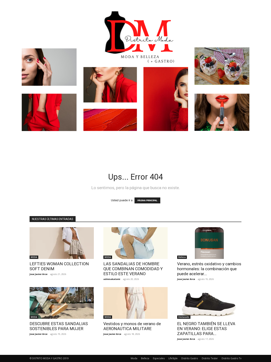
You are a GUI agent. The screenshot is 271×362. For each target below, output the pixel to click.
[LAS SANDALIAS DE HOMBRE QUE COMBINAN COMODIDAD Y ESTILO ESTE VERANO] (135, 243)
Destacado (183, 317)
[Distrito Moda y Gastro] (135, 76)
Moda (134, 358)
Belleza (182, 257)
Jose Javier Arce (38, 274)
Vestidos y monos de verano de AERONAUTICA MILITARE (132, 326)
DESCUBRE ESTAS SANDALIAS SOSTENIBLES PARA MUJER (59, 326)
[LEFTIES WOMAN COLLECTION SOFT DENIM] (62, 243)
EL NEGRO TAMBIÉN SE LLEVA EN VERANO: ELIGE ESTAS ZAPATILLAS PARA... (206, 328)
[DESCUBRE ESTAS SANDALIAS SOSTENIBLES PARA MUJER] (62, 303)
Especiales (159, 358)
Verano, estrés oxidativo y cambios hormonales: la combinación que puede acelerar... (209, 268)
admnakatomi (111, 279)
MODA (34, 257)
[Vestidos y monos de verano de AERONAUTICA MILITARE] (135, 303)
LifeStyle (173, 358)
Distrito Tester (210, 358)
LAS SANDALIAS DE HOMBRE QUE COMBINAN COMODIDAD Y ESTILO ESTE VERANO (133, 268)
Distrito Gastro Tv (231, 358)
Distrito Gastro (189, 358)
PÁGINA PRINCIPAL (147, 200)
